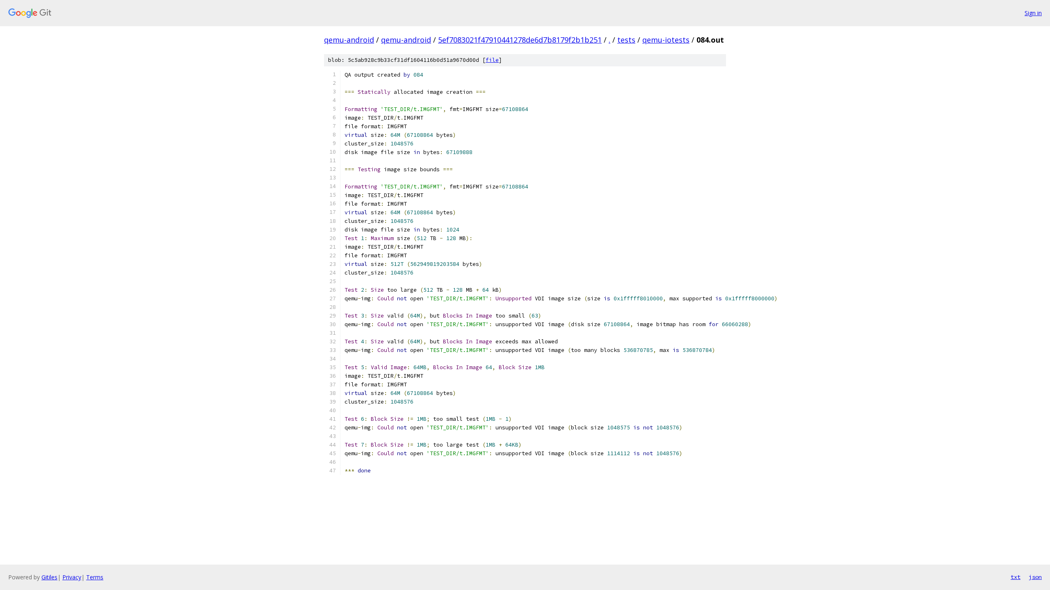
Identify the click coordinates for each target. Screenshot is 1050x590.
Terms (94, 577)
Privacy (71, 577)
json (1035, 577)
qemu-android (349, 40)
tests (626, 40)
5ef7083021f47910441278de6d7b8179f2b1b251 (520, 40)
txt (1015, 577)
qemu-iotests (665, 40)
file (492, 60)
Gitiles (49, 577)
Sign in (1033, 13)
